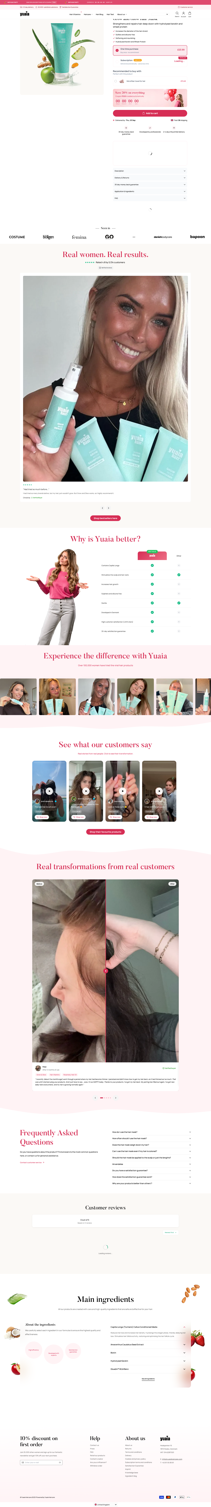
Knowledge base (131, 1472)
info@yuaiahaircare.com (172, 1459)
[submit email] (60, 1462)
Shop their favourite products (105, 831)
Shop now (43, 817)
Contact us (94, 1445)
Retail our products (97, 1455)
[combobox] (105, 1504)
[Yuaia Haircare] (24, 14)
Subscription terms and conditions (138, 1462)
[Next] (116, 1098)
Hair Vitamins (74, 14)
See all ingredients (148, 1379)
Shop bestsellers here (105, 518)
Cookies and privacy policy (135, 1459)
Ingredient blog (131, 1476)
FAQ (91, 1452)
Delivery (128, 1455)
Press (92, 1448)
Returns (128, 1448)
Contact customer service (31, 1162)
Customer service (186, 7)
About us (121, 14)
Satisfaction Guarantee (134, 1466)
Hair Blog (99, 14)
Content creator (96, 1459)
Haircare (87, 14)
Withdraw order (96, 1466)
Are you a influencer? (98, 1462)
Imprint (128, 1469)
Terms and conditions (133, 1452)
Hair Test (110, 14)
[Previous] (95, 1098)
